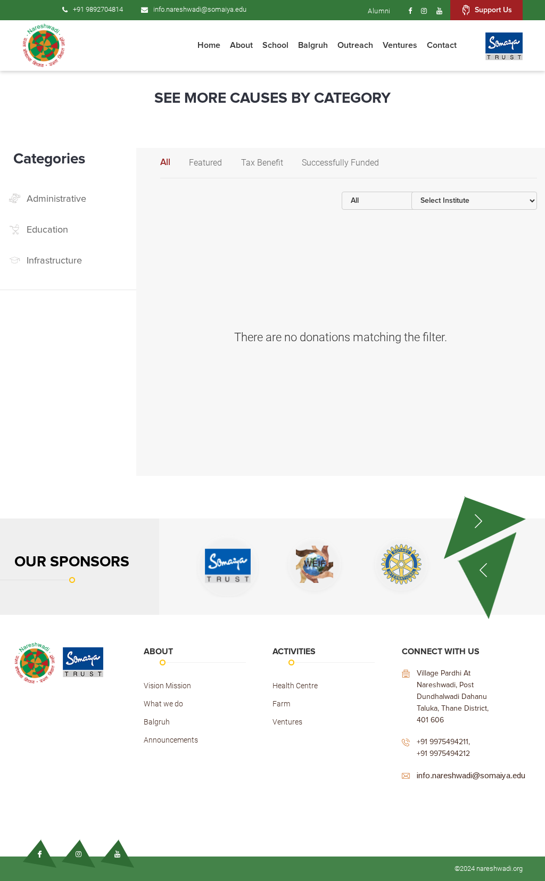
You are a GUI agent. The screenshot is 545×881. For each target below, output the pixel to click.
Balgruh (157, 722)
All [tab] (165, 162)
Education (47, 230)
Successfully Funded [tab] (340, 163)
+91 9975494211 (442, 742)
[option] (239, 565)
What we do (163, 703)
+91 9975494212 (443, 754)
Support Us (493, 10)
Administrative (56, 199)
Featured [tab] (205, 163)
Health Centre (295, 685)
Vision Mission (167, 685)
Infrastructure (54, 261)
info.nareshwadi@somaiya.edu (199, 9)
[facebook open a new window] (406, 11)
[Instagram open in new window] (424, 11)
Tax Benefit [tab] (262, 163)
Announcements (171, 740)
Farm (281, 703)
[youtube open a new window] (439, 11)
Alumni (379, 11)
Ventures (287, 722)
